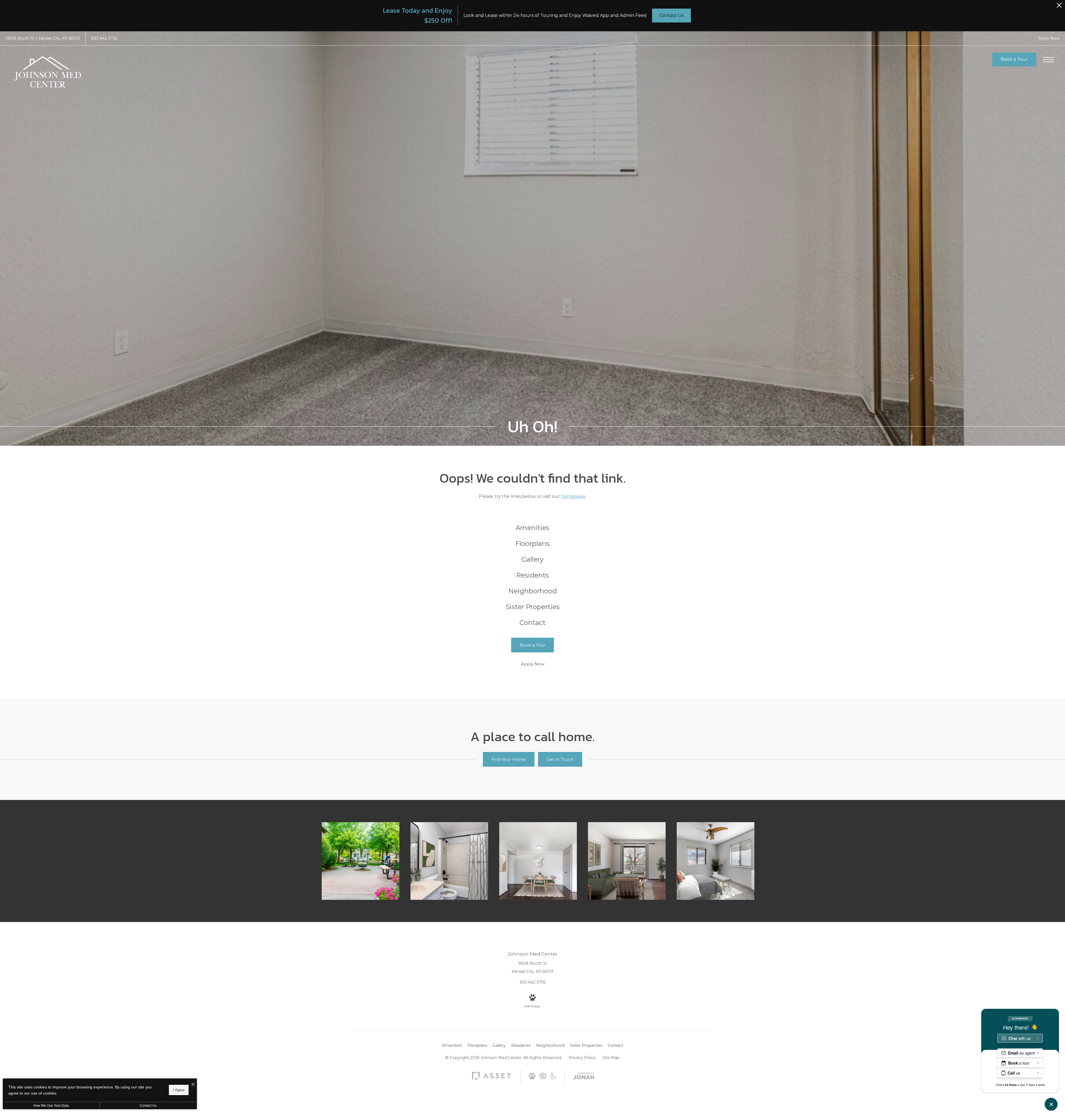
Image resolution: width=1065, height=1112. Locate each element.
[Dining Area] (538, 861)
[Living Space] (627, 861)
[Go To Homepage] (47, 71)
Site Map (611, 1057)
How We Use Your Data (51, 1106)
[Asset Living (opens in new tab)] (491, 1079)
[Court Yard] (360, 861)
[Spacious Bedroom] (715, 861)
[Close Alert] (1059, 7)
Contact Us (148, 1106)
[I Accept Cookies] (193, 1085)
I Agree (178, 1090)
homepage (573, 496)
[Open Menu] (1048, 59)
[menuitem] (532, 528)
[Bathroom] (449, 861)
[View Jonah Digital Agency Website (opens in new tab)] (583, 1077)
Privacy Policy (582, 1057)
